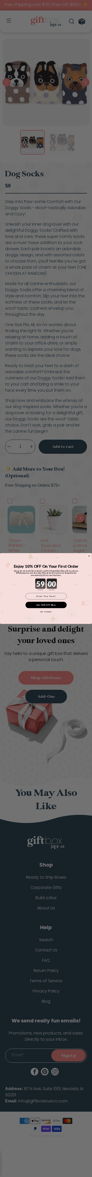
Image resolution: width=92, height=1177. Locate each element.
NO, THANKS (46, 612)
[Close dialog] (89, 556)
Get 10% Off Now (46, 605)
